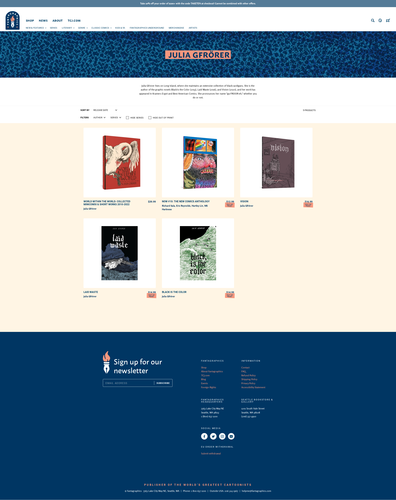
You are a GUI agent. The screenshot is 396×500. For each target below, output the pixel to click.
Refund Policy (248, 375)
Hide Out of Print (163, 117)
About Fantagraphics (212, 371)
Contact (245, 367)
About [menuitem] (57, 20)
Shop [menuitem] (30, 20)
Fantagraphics (134, 490)
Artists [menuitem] (193, 27)
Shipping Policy (249, 379)
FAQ (243, 371)
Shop (204, 367)
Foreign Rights (208, 387)
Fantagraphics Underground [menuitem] (147, 27)
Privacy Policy (248, 383)
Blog (203, 379)
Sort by (84, 110)
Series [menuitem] (53, 27)
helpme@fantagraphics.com (256, 490)
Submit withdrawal (211, 453)
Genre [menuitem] (81, 27)
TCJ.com (205, 375)
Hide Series (137, 117)
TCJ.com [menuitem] (74, 20)
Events (204, 383)
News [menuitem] (43, 20)
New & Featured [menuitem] (35, 27)
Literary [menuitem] (67, 27)
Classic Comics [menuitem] (100, 27)
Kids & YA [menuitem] (120, 27)
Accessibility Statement (253, 387)
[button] (99, 117)
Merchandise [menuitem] (176, 27)
